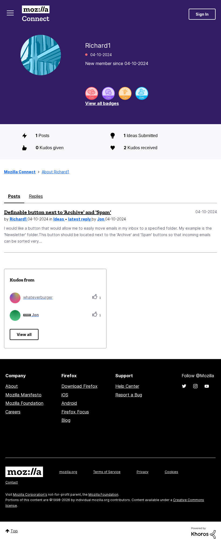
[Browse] (10, 13)
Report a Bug (128, 394)
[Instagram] (195, 386)
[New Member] (141, 93)
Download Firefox (79, 386)
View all (24, 334)
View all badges (102, 103)
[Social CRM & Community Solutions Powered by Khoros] (203, 532)
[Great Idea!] (125, 93)
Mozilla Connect (35, 14)
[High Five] (91, 93)
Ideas (59, 219)
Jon (101, 219)
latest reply (80, 219)
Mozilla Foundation (24, 403)
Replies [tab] (36, 196)
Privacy (143, 472)
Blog (65, 420)
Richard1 (18, 219)
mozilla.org (68, 472)
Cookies (171, 472)
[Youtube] (206, 386)
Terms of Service (106, 472)
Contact (11, 482)
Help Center (127, 386)
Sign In (202, 14)
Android (69, 403)
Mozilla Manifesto (23, 394)
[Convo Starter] (108, 93)
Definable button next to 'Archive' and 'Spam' (57, 212)
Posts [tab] (14, 196)
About (11, 386)
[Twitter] (184, 386)
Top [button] (14, 531)
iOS (64, 394)
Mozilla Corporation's (30, 494)
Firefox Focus (75, 411)
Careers (12, 411)
